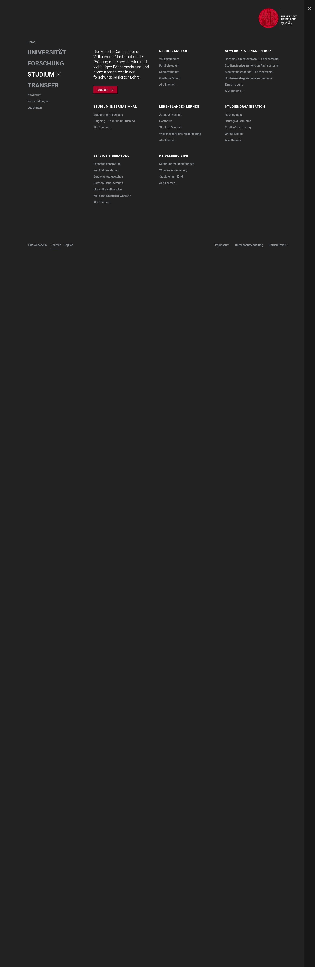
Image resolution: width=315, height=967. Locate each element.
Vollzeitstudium (169, 59)
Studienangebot (174, 51)
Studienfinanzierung (238, 127)
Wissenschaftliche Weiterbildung (180, 134)
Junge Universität (170, 114)
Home (31, 42)
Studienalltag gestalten (108, 176)
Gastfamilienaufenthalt (108, 183)
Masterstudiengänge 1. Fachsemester (249, 72)
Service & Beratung (111, 155)
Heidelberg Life (173, 155)
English (68, 245)
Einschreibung (234, 84)
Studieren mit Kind (171, 176)
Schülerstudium (169, 72)
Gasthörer (165, 121)
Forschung (46, 63)
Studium (41, 74)
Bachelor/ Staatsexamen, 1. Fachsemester (252, 59)
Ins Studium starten (105, 170)
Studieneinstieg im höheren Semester (249, 78)
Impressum (222, 245)
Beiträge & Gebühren (238, 121)
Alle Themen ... (168, 84)
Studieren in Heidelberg (108, 114)
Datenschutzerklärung (249, 245)
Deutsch (55, 245)
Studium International (115, 106)
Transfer (43, 85)
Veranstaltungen (38, 101)
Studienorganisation (245, 106)
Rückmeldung (234, 114)
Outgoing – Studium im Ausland (114, 121)
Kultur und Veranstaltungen (176, 164)
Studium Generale (170, 127)
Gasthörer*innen (169, 78)
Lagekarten (35, 107)
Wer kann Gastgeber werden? (112, 196)
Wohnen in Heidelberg (173, 170)
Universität (47, 52)
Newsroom (34, 95)
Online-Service (234, 134)
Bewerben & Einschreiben (248, 51)
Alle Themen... (102, 127)
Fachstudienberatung (107, 164)
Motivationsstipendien (107, 189)
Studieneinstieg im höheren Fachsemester (252, 65)
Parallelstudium (169, 65)
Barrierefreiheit (278, 245)
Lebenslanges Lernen (179, 106)
